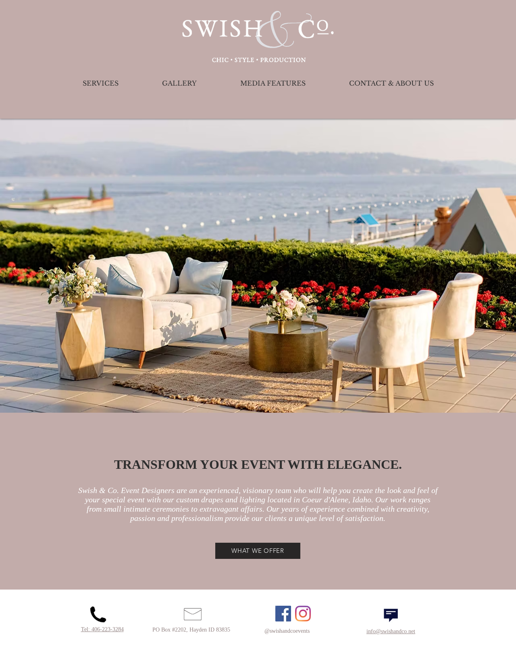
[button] (258, 266)
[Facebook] (283, 613)
